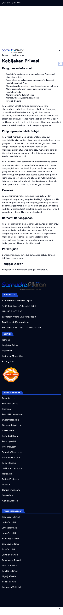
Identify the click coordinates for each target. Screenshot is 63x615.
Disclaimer (7, 350)
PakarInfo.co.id (9, 463)
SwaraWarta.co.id (10, 419)
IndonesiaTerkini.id (11, 517)
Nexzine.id (7, 473)
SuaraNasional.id (10, 403)
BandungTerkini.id (10, 538)
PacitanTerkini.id (10, 571)
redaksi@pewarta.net (19, 322)
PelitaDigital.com (10, 436)
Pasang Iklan (8, 361)
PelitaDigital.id (9, 441)
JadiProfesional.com (12, 468)
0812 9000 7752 (33, 327)
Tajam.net (7, 409)
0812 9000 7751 (15, 327)
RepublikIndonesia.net (12, 414)
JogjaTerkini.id (9, 533)
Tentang (6, 340)
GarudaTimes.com (11, 490)
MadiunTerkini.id (9, 565)
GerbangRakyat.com (12, 425)
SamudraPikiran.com (12, 452)
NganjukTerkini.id (10, 576)
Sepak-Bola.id (8, 495)
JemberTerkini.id (10, 554)
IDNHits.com (8, 430)
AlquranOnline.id (10, 500)
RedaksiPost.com (10, 479)
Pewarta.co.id (8, 398)
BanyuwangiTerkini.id (12, 560)
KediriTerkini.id (9, 581)
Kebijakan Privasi (10, 345)
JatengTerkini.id (9, 527)
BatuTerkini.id (8, 549)
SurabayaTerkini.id (10, 544)
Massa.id (6, 484)
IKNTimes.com (9, 446)
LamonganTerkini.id (11, 587)
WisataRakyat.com (11, 457)
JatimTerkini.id (9, 522)
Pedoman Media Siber (13, 356)
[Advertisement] (32, 26)
